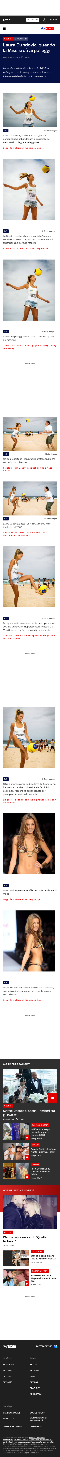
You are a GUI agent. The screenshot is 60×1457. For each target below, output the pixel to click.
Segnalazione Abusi (32, 1453)
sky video (8, 1376)
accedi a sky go (44, 1346)
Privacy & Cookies (21, 1440)
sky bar (34, 1382)
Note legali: (8, 1406)
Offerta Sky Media (12, 1426)
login (53, 19)
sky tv (33, 1364)
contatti (49, 1442)
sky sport (8, 1364)
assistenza (40, 1442)
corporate (36, 1426)
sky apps (34, 1370)
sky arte (7, 1382)
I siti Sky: (7, 1358)
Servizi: (33, 1358)
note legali (9, 1419)
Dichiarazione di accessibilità (38, 1419)
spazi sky (35, 1388)
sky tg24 (7, 1370)
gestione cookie (11, 1413)
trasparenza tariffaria (26, 1442)
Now (32, 1376)
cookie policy (37, 1413)
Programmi (36, 1394)
